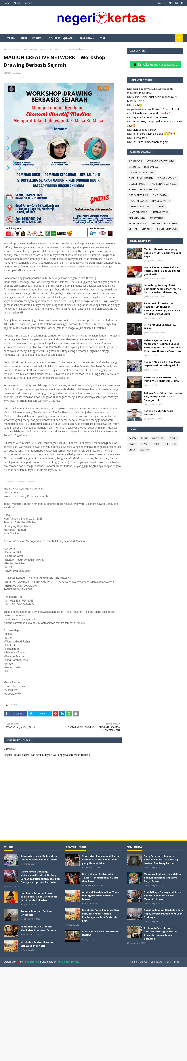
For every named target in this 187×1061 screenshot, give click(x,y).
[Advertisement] (93, 1013)
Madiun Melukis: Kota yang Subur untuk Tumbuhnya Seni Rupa (162, 253)
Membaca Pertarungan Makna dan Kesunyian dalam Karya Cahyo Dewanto (162, 877)
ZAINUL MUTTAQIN (167, 229)
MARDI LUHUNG (137, 217)
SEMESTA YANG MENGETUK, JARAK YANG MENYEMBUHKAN (161, 379)
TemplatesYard (31, 961)
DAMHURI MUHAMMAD (141, 178)
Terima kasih (140, 138)
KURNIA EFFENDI (160, 212)
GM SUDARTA (160, 195)
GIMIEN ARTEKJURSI (138, 195)
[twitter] (170, 3)
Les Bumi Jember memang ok (150, 142)
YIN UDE (133, 229)
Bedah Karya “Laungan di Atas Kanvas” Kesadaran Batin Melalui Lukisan (162, 895)
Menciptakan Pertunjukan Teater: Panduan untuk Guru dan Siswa (100, 877)
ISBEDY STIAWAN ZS (139, 206)
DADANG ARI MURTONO (141, 172)
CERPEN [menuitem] (10, 38)
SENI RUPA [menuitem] (86, 38)
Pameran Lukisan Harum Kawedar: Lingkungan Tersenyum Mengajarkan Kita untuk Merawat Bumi (162, 309)
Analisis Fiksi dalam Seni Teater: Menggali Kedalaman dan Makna (101, 895)
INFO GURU (158, 438)
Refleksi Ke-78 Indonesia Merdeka (158, 412)
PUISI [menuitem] (24, 38)
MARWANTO (156, 217)
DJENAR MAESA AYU (167, 178)
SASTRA (133, 438)
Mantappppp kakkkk (144, 129)
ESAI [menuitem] (102, 38)
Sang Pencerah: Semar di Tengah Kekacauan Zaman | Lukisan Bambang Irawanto (161, 859)
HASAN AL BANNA (138, 200)
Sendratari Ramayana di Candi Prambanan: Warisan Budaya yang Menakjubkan (100, 859)
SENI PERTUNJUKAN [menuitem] (60, 38)
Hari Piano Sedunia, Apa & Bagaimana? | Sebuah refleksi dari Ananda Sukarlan (38, 896)
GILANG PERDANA (149, 189)
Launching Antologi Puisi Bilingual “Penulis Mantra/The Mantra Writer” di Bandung (162, 289)
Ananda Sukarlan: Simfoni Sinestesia (36, 912)
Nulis (168, 961)
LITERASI (173, 438)
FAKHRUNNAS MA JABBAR (164, 183)
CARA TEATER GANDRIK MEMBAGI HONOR (101, 933)
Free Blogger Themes (68, 961)
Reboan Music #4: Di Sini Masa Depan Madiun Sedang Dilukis (162, 363)
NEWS (144, 444)
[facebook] (165, 3)
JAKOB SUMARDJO (138, 212)
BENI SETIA (134, 166)
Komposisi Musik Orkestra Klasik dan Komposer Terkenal (38, 928)
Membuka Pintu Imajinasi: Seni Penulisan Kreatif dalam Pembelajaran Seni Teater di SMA (101, 915)
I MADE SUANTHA (161, 200)
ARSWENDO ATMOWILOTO (160, 161)
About (17, 3)
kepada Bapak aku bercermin (149, 117)
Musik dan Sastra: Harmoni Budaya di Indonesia (37, 943)
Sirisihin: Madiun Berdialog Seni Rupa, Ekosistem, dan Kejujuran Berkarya (163, 913)
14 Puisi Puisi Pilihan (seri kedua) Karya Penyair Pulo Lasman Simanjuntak (163, 396)
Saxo (176, 961)
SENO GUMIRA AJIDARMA (165, 223)
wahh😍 (137, 105)
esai (174, 444)
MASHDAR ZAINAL (138, 223)
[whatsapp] (159, 3)
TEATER (155, 444)
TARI (165, 444)
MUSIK (144, 438)
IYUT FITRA (159, 206)
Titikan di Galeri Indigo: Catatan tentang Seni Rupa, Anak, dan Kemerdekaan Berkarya (161, 933)
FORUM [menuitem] (36, 38)
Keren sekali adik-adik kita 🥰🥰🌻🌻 (154, 133)
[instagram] (176, 3)
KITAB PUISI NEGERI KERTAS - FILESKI (161, 326)
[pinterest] (181, 3)
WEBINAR (144, 449)
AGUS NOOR (135, 161)
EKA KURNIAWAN (137, 183)
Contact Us (156, 961)
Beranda (8, 49)
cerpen (132, 444)
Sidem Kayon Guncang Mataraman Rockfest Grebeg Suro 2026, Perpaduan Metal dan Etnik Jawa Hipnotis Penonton (163, 346)
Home (7, 3)
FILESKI (17, 49)
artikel (132, 449)
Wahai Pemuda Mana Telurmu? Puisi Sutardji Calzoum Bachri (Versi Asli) (163, 271)
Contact (28, 3)
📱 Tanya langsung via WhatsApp (155, 64)
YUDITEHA (147, 229)
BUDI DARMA (151, 166)
